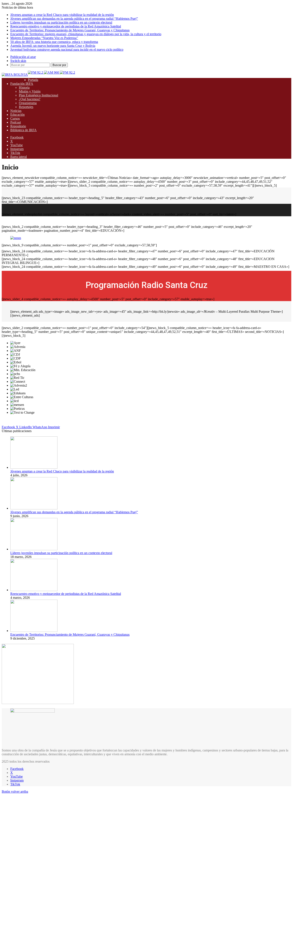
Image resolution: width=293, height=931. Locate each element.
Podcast (15, 122)
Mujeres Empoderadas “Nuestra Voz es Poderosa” (44, 38)
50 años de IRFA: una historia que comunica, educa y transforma (54, 42)
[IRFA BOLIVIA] (15, 74)
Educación (17, 114)
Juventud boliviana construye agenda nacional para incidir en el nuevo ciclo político (66, 49)
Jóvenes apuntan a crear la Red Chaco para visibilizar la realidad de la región (62, 15)
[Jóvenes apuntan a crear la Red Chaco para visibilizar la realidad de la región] (33, 467)
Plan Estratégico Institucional (38, 95)
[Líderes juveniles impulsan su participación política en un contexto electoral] (33, 549)
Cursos (15, 118)
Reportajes (26, 107)
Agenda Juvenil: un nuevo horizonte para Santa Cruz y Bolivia (52, 45)
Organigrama (28, 103)
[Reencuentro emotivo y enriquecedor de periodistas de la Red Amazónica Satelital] (33, 590)
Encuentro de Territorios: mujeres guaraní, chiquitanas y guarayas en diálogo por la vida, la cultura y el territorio (85, 34)
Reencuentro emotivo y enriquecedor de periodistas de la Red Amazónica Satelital (65, 26)
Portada (33, 80)
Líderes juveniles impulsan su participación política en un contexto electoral (61, 22)
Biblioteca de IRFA (23, 130)
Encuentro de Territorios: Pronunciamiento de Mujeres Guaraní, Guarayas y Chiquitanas (70, 30)
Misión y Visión (30, 91)
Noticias (15, 111)
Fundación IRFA (21, 83)
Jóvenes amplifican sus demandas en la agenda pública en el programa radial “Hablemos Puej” (74, 18)
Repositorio (18, 126)
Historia (24, 87)
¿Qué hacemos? (29, 99)
